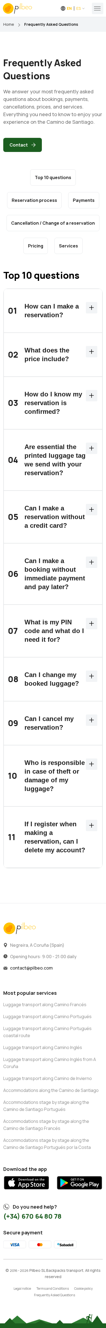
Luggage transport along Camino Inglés (42, 1047)
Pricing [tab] (35, 246)
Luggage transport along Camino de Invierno (47, 1078)
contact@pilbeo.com (31, 968)
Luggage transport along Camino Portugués (47, 1016)
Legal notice (22, 1288)
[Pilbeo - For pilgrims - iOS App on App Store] (26, 1191)
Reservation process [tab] (34, 200)
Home (8, 24)
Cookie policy (83, 1288)
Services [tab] (68, 246)
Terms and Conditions (52, 1288)
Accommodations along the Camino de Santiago (51, 1090)
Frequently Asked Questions (54, 1295)
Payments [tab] (84, 200)
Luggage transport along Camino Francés (44, 1005)
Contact (19, 145)
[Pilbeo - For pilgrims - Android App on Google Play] (79, 1191)
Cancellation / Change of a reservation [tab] (53, 223)
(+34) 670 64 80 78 (32, 1216)
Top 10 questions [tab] (53, 177)
